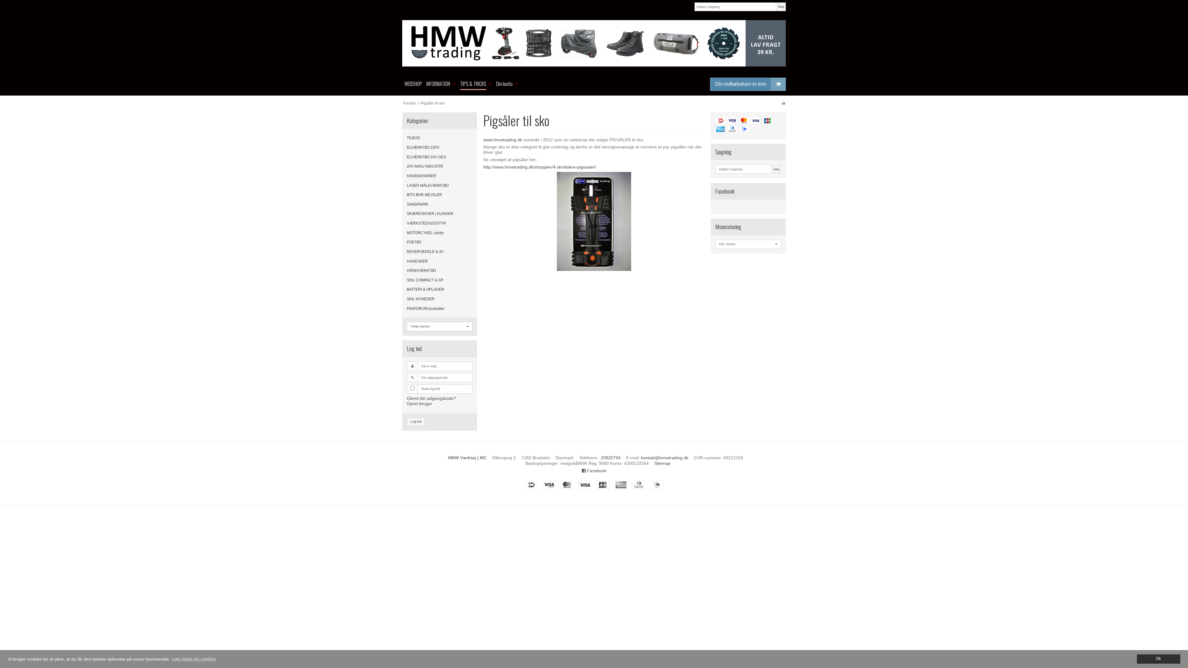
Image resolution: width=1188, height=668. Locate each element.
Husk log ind (430, 389)
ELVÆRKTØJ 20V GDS (426, 157)
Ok (1158, 659)
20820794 (611, 457)
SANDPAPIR (417, 204)
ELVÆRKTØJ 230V (423, 147)
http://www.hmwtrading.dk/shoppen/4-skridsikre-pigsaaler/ (539, 167)
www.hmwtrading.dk (502, 139)
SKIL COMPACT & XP (425, 280)
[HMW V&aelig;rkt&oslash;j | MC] (594, 43)
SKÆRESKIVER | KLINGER (430, 214)
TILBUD (413, 138)
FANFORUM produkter (426, 308)
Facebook (596, 470)
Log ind (416, 421)
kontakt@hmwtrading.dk (664, 457)
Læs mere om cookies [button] (194, 658)
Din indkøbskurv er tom (740, 84)
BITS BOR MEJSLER (424, 195)
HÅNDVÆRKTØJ (421, 270)
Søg (781, 6)
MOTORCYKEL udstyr (425, 233)
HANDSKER (417, 261)
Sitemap (662, 463)
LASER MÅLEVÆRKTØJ (428, 185)
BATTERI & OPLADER (425, 289)
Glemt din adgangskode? (431, 398)
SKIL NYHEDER (420, 299)
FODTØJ (414, 242)
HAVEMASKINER (421, 176)
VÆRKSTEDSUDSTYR (426, 223)
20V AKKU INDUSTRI (425, 166)
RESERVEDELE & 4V (425, 252)
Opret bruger (419, 403)
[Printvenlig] (783, 103)
